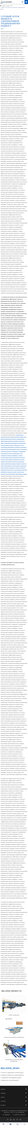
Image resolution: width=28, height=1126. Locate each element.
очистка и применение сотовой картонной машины (13, 1072)
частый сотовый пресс (14, 1015)
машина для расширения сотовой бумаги (14, 1037)
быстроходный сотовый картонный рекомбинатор (14, 1060)
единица (3, 1093)
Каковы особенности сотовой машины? (13, 1075)
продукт (3, 1089)
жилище (3, 5)
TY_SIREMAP (6, 1114)
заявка (3, 1097)
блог (12, 5)
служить (3, 1101)
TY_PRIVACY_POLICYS (19, 1114)
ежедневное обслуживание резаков (11, 1077)
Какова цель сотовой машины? (10, 1080)
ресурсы (8, 5)
